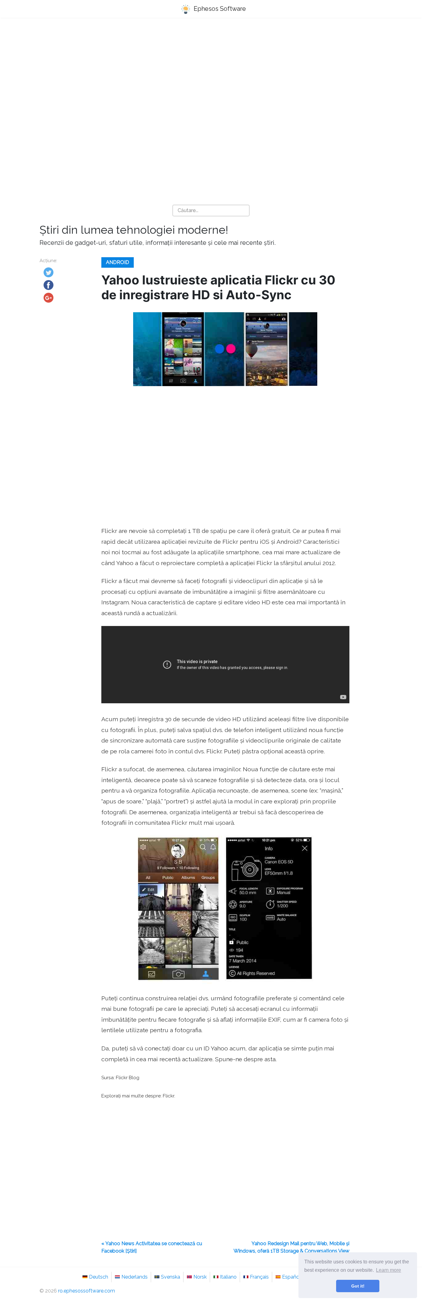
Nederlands (134, 1277)
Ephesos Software (219, 8)
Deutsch (98, 1277)
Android (117, 262)
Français (259, 1277)
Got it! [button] (358, 1286)
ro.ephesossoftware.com (86, 1291)
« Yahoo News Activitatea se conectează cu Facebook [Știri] (151, 1247)
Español (291, 1277)
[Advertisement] (211, 71)
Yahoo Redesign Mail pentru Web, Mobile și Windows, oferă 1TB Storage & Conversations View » (291, 1251)
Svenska (170, 1277)
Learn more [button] (388, 1270)
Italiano (228, 1277)
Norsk (200, 1277)
